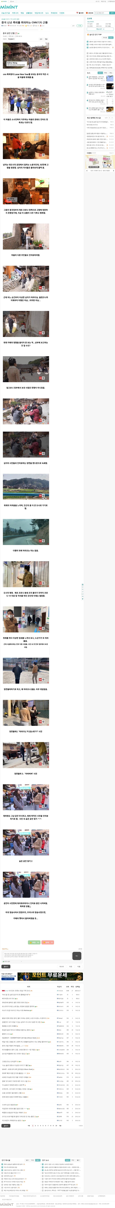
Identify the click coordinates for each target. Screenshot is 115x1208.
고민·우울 (108, 24)
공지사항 (80, 1196)
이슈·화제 (90, 26)
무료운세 (54, 13)
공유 (73, 25)
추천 (105, 72)
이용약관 (2, 1196)
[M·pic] (12, 1)
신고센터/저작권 (44, 1196)
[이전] (87, 170)
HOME (82, 584)
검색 (112, 13)
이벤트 (61, 13)
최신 (111, 72)
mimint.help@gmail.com (91, 1203)
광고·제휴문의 (70, 1196)
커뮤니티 (15, 13)
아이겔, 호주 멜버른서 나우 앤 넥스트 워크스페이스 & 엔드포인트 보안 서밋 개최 (97, 86)
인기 (100, 72)
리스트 (62, 966)
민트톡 (89, 18)
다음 (78, 966)
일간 (27, 1160)
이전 (70, 966)
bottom (82, 599)
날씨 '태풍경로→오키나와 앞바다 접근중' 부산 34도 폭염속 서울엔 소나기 (97, 78)
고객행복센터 (101, 1196)
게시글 (105, 37)
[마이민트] (4, 1)
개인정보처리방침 (14, 1196)
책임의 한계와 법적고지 (29, 1196)
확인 (77, 956)
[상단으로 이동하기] (81, 1125)
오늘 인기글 (5, 13)
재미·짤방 (108, 26)
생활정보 (29, 13)
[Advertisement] (94, 7)
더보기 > (111, 153)
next (82, 594)
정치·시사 (99, 26)
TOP (82, 587)
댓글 (82, 596)
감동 (97, 24)
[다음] (113, 170)
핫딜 (22, 13)
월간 (38, 1160)
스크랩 (79, 25)
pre (82, 589)
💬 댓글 (36, 25)
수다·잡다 (90, 24)
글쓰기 (6, 966)
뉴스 (47, 13)
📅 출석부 (80, 13)
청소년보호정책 (57, 1196)
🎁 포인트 (89, 13)
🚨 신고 (42, 25)
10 (56, 1125)
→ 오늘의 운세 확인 (8, 979)
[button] (97, 1)
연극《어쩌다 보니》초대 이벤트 (100, 170)
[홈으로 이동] (9, 7)
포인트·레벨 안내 (7, 1199)
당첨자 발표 (90, 1196)
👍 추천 (28, 25)
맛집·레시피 (39, 13)
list (82, 592)
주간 (32, 1160)
